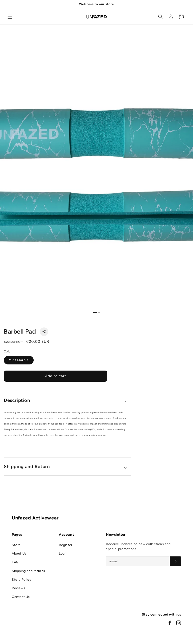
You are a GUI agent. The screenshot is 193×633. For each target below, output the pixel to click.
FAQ (15, 562)
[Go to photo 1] (95, 312)
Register (65, 545)
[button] (10, 17)
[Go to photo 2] (99, 312)
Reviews (18, 588)
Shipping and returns (28, 571)
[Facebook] (169, 622)
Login (63, 553)
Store (16, 545)
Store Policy (21, 580)
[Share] (44, 331)
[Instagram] (178, 622)
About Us (19, 553)
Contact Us (21, 597)
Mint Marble (19, 360)
